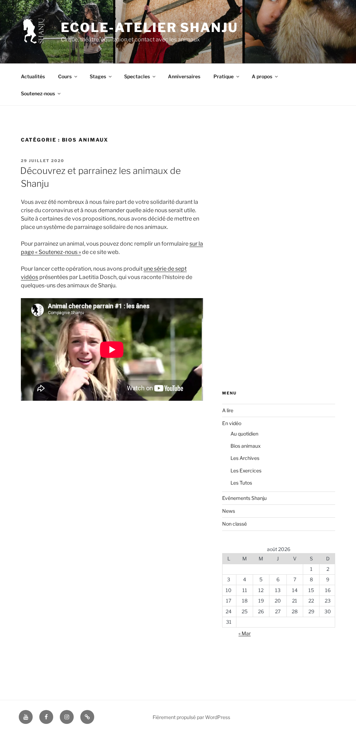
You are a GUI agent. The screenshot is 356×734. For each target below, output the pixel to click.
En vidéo (231, 423)
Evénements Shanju (244, 498)
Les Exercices (245, 470)
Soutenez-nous (38, 93)
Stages (98, 76)
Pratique (223, 76)
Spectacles (137, 76)
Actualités (33, 76)
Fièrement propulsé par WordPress (191, 717)
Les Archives (244, 458)
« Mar (244, 633)
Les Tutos (241, 483)
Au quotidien (244, 434)
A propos (262, 76)
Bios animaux (245, 446)
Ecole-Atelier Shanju (149, 27)
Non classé (234, 524)
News (228, 511)
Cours (65, 76)
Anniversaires (184, 76)
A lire (227, 410)
